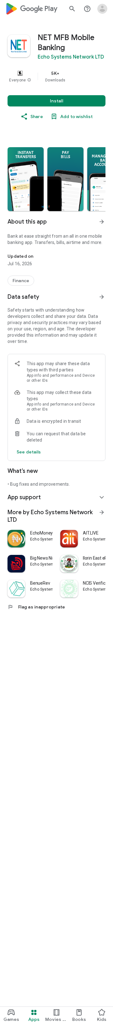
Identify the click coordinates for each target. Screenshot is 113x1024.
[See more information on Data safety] (101, 296)
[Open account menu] (102, 8)
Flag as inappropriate (36, 607)
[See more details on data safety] (29, 451)
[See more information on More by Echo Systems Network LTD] (101, 512)
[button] (29, 80)
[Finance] (21, 280)
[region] (56, 76)
